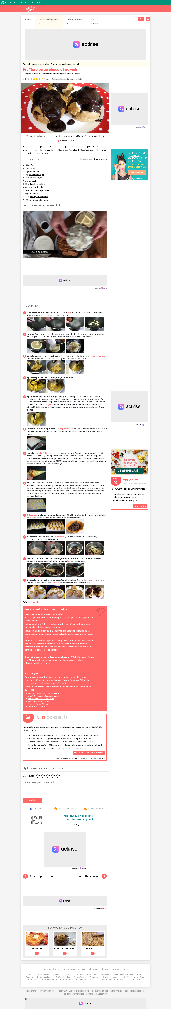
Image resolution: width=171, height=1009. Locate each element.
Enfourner (31, 515)
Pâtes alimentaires (35, 979)
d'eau (32, 165)
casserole (61, 536)
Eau (31, 150)
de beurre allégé (36, 174)
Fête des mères (34, 147)
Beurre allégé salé (79, 147)
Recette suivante (89, 876)
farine (30, 624)
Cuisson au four (47, 147)
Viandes (112, 979)
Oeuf (56, 150)
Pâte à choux (36, 153)
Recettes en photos (41, 64)
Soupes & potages (86, 979)
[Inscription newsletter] (129, 462)
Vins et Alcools (125, 979)
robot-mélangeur (98, 356)
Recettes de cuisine (48, 19)
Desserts (58, 147)
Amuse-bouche (42, 975)
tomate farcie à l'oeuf (38, 704)
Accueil (28, 19)
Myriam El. (34, 602)
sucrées (101, 979)
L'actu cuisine (94, 21)
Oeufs (126, 977)
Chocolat (91, 147)
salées (61, 979)
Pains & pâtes (138, 977)
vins (33, 657)
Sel (64, 147)
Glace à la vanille (46, 150)
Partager (37, 808)
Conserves (104, 975)
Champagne (31, 663)
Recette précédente (42, 876)
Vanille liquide (74, 150)
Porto (77, 657)
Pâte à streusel (92, 948)
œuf (28, 631)
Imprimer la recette (66, 808)
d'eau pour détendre (39, 196)
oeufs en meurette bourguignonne (43, 696)
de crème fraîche (37, 184)
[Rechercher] (141, 19)
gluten (54, 624)
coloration (48, 617)
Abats (30, 975)
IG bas (105, 977)
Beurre (68, 147)
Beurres (57, 975)
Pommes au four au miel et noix (67, 948)
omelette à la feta (36, 706)
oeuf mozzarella (35, 701)
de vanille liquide (35, 187)
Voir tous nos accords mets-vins (88, 752)
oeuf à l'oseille (34, 693)
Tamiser (48, 334)
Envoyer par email (96, 808)
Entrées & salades (44, 977)
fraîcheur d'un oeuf (57, 683)
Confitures (91, 975)
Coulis (139, 975)
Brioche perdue (36, 948)
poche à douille (44, 453)
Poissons (51, 979)
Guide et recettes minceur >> (22, 2)
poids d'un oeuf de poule (67, 680)
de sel (32, 168)
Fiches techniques (98, 969)
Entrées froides (80, 977)
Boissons (67, 975)
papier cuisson (66, 429)
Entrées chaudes (63, 977)
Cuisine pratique (74, 19)
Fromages (94, 977)
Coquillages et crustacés (123, 975)
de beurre (33, 193)
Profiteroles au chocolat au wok (65, 64)
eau (70, 561)
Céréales (79, 975)
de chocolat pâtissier (39, 190)
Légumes (115, 977)
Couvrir (90, 580)
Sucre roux (63, 150)
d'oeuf (33, 181)
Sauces (71, 979)
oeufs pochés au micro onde (41, 698)
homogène (48, 404)
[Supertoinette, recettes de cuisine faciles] (31, 8)
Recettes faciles (51, 969)
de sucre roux (34, 171)
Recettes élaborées (88, 150)
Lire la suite (140, 506)
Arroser (56, 582)
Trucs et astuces (120, 969)
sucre (30, 617)
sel (28, 614)
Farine (36, 150)
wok (69, 312)
